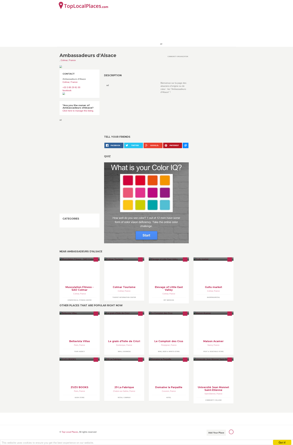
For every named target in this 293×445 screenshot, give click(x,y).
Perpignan (165, 345)
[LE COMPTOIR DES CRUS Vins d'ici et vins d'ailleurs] (169, 313)
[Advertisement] (198, 23)
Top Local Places (70, 432)
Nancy (210, 345)
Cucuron (165, 391)
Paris (76, 345)
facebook (67, 90)
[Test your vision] (146, 202)
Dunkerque (120, 345)
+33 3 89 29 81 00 (71, 87)
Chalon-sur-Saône (120, 391)
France (72, 60)
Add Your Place (216, 432)
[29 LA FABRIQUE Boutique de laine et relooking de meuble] (124, 359)
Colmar (64, 60)
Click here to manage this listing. (78, 110)
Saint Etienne (210, 394)
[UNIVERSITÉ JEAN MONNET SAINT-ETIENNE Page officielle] (214, 359)
